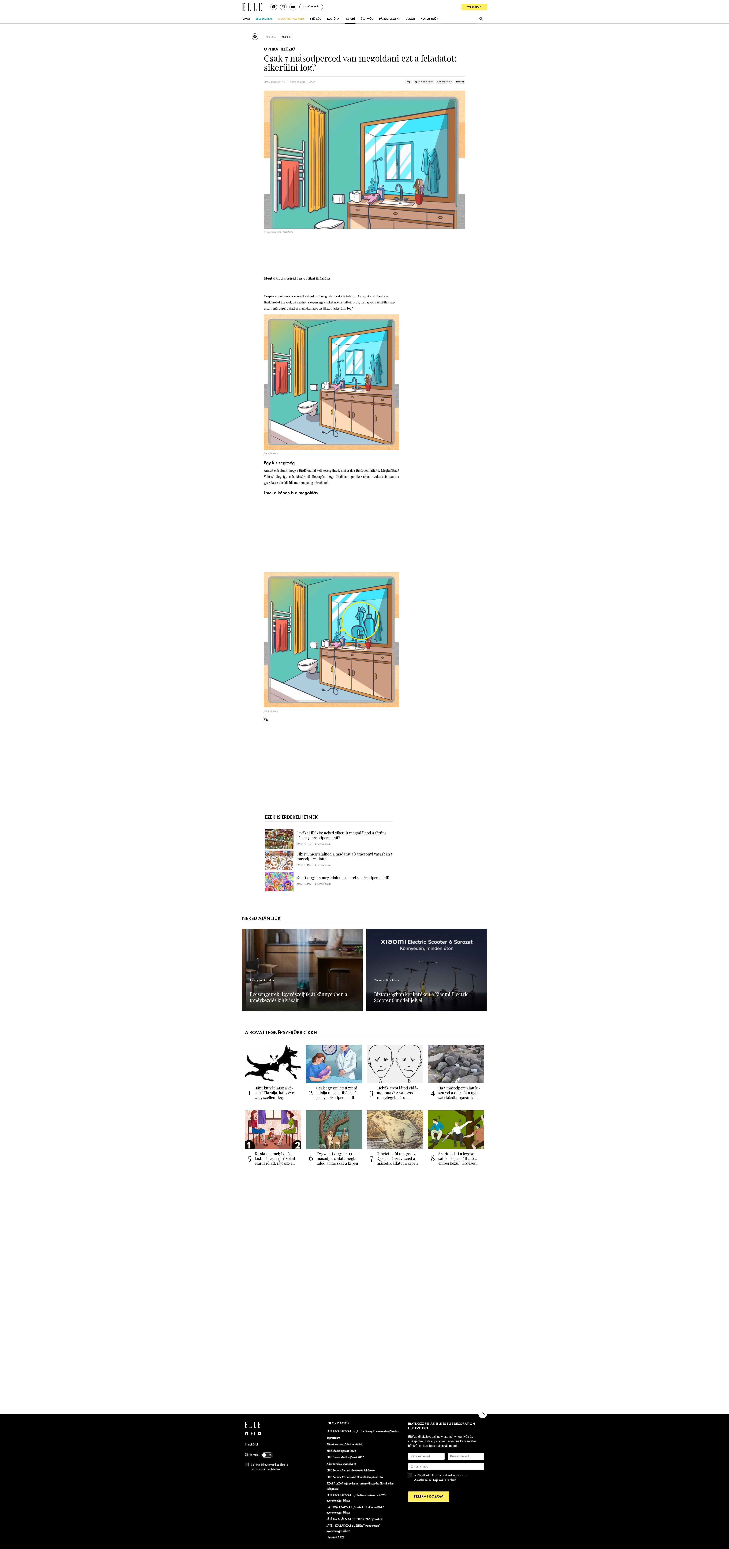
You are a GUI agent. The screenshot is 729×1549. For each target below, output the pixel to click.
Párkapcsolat (389, 19)
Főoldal (270, 37)
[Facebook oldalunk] (274, 7)
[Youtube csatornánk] (293, 7)
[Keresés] (481, 19)
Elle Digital (264, 19)
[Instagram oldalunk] (283, 7)
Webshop (474, 7)
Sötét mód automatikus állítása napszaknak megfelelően (269, 1467)
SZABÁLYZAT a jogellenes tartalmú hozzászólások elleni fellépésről (360, 1486)
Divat (246, 19)
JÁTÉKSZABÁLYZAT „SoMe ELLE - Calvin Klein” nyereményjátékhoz (355, 1510)
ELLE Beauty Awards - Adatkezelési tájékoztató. (355, 1477)
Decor (410, 19)
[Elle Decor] (252, 6)
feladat (460, 82)
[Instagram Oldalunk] (253, 1433)
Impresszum (333, 1437)
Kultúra (333, 19)
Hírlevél (313, 6)
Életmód (367, 19)
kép (408, 82)
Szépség (316, 19)
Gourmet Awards (291, 19)
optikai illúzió (444, 82)
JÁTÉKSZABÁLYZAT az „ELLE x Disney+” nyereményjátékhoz (363, 1431)
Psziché (350, 19)
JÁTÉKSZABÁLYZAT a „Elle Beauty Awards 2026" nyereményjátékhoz (357, 1498)
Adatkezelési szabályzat (341, 1464)
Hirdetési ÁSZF (335, 1537)
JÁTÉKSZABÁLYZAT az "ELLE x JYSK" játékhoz (355, 1519)
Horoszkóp (429, 19)
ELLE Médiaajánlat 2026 (341, 1451)
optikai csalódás (424, 82)
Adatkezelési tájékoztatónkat (435, 1480)
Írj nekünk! (251, 1444)
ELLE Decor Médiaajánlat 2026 (345, 1457)
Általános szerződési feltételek (345, 1444)
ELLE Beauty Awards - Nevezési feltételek (351, 1470)
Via (266, 719)
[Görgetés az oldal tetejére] (482, 1414)
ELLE (312, 82)
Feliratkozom (428, 1496)
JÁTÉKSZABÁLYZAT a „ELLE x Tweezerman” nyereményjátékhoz (353, 1528)
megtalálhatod (308, 308)
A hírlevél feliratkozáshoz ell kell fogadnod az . (441, 1478)
